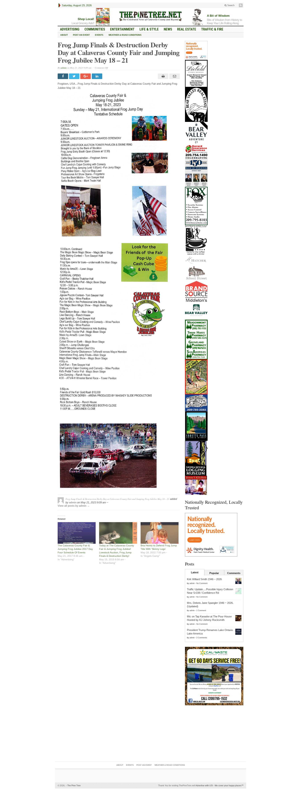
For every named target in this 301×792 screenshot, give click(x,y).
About (64, 35)
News (168, 29)
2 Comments (201, 638)
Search (230, 5)
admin (64, 67)
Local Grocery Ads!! (83, 23)
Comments (233, 573)
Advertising (69, 29)
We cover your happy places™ (229, 785)
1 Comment (201, 610)
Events (99, 35)
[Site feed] (241, 5)
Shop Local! (86, 19)
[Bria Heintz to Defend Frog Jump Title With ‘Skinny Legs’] (160, 533)
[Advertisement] (214, 734)
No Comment (201, 583)
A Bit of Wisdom (218, 15)
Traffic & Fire (212, 29)
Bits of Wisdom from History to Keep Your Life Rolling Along (224, 21)
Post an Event (81, 35)
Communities (94, 29)
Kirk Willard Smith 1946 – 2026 (204, 579)
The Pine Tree (73, 785)
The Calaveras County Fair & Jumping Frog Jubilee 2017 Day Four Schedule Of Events (75, 549)
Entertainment (122, 29)
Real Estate (186, 29)
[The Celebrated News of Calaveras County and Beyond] (150, 16)
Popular (214, 573)
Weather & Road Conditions (125, 35)
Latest (194, 572)
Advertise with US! (204, 785)
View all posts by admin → (74, 505)
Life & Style (149, 29)
